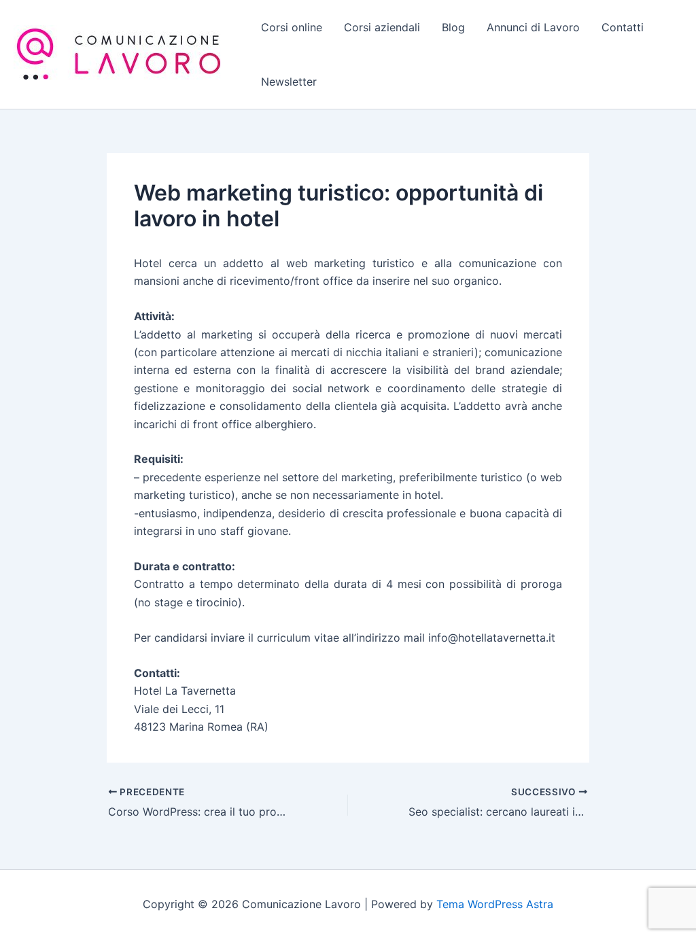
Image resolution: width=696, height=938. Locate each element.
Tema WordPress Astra (494, 904)
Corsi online (291, 27)
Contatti (623, 27)
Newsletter (289, 81)
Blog (453, 27)
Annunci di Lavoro (533, 27)
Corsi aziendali (382, 27)
